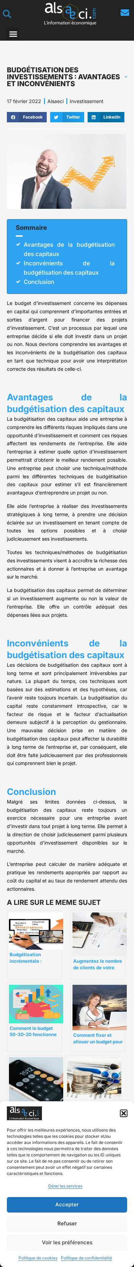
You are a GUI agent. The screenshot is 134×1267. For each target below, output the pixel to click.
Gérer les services (65, 1185)
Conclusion (39, 281)
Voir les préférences (67, 1242)
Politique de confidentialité (86, 1257)
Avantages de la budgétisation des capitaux (69, 249)
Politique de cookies (38, 1257)
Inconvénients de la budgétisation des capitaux (69, 268)
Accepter (67, 1204)
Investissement (86, 101)
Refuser (67, 1223)
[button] (123, 1113)
